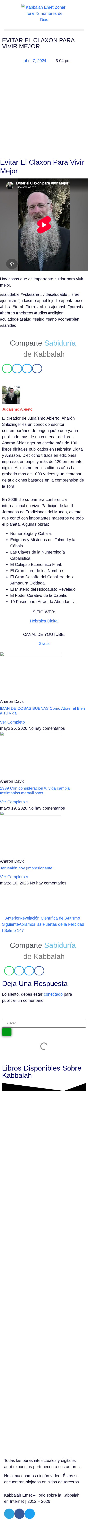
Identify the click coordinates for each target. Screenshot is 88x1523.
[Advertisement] (44, 111)
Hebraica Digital (44, 621)
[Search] (6, 1032)
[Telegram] (9, 1514)
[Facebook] (19, 1514)
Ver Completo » (14, 722)
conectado (53, 994)
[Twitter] (30, 1514)
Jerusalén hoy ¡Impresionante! (26, 868)
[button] (44, 30)
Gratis (44, 643)
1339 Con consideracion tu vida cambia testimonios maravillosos (35, 790)
